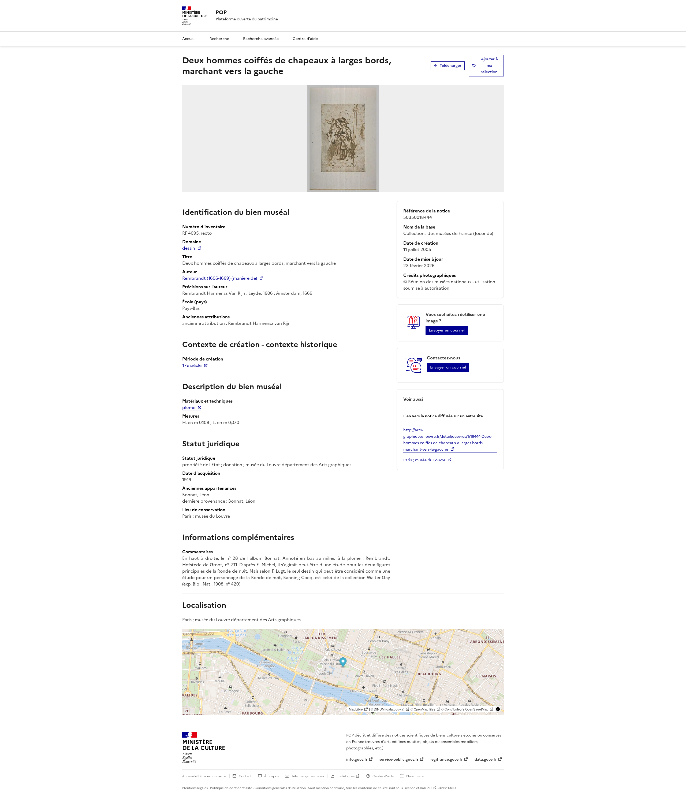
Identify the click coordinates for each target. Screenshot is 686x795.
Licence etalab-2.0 (417, 788)
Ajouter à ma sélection (489, 65)
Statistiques (346, 776)
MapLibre (356, 709)
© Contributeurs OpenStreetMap (464, 709)
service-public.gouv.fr (399, 759)
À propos (271, 776)
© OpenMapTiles (423, 709)
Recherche (219, 39)
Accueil (189, 39)
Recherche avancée (261, 39)
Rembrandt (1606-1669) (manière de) (219, 278)
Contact (245, 776)
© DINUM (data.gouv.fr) (387, 709)
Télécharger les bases (307, 776)
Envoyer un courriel (447, 330)
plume (188, 407)
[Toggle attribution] (498, 709)
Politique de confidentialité (231, 788)
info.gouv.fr (357, 759)
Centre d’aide (383, 776)
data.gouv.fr (486, 759)
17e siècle (192, 365)
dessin (188, 248)
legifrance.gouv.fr (446, 759)
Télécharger (450, 65)
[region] (343, 672)
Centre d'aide (305, 39)
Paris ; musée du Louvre (424, 460)
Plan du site (415, 776)
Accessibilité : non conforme (204, 776)
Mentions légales (195, 788)
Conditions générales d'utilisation (280, 788)
